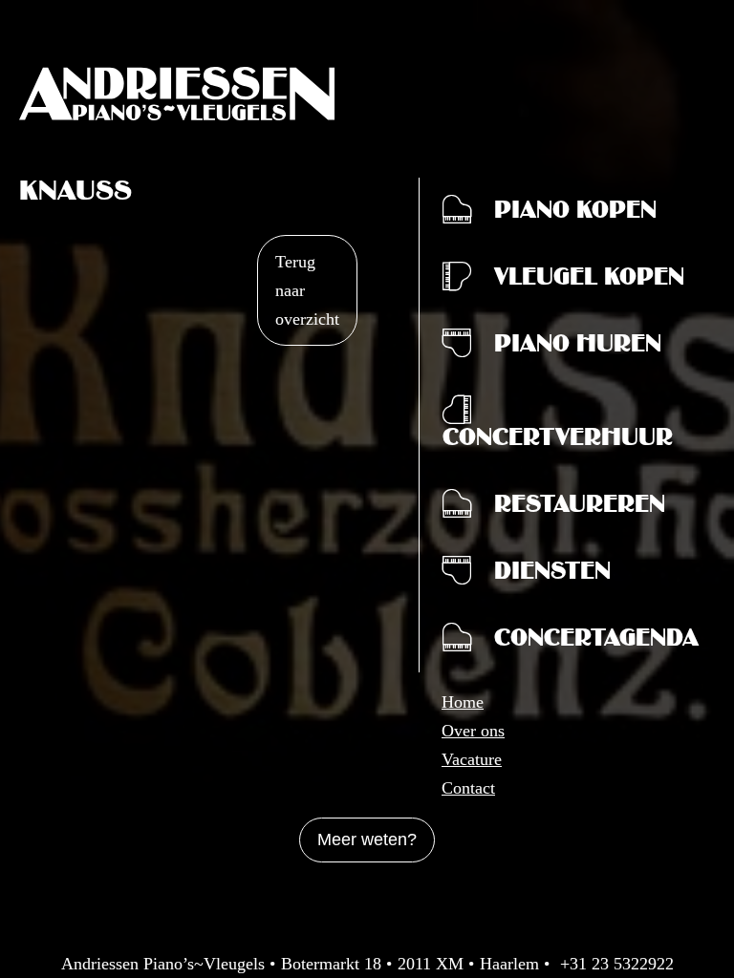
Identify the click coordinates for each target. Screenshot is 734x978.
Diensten (552, 575)
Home (463, 702)
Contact (468, 787)
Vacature (472, 759)
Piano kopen (575, 214)
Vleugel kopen (589, 280)
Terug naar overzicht (307, 290)
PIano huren (577, 347)
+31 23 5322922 (617, 963)
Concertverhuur (558, 441)
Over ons (473, 730)
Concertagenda (596, 641)
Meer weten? (367, 839)
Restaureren (579, 508)
